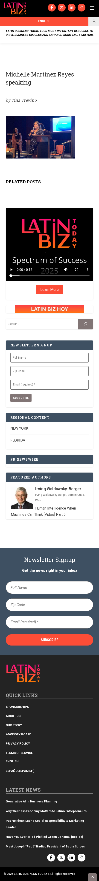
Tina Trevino (24, 100)
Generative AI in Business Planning (31, 801)
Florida (17, 440)
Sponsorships (17, 706)
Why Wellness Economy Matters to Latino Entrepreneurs (46, 811)
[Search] (85, 324)
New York (19, 428)
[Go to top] (92, 877)
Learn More (49, 289)
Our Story (14, 725)
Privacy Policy (18, 743)
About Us (13, 716)
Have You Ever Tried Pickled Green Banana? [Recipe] (44, 837)
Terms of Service (19, 753)
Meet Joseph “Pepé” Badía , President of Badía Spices (45, 846)
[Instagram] (81, 7)
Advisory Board (18, 734)
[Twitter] (62, 7)
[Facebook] (52, 7)
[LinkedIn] (72, 7)
